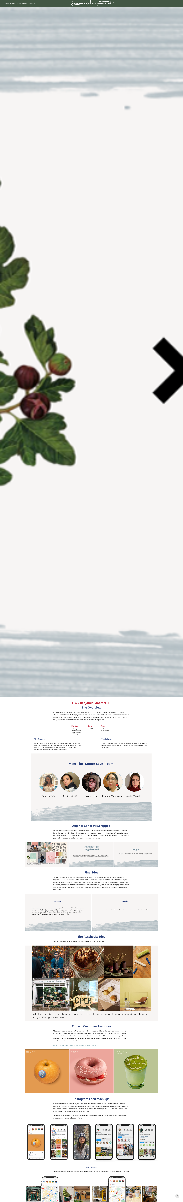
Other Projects (10, 3)
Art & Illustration (21, 3)
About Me (32, 3)
